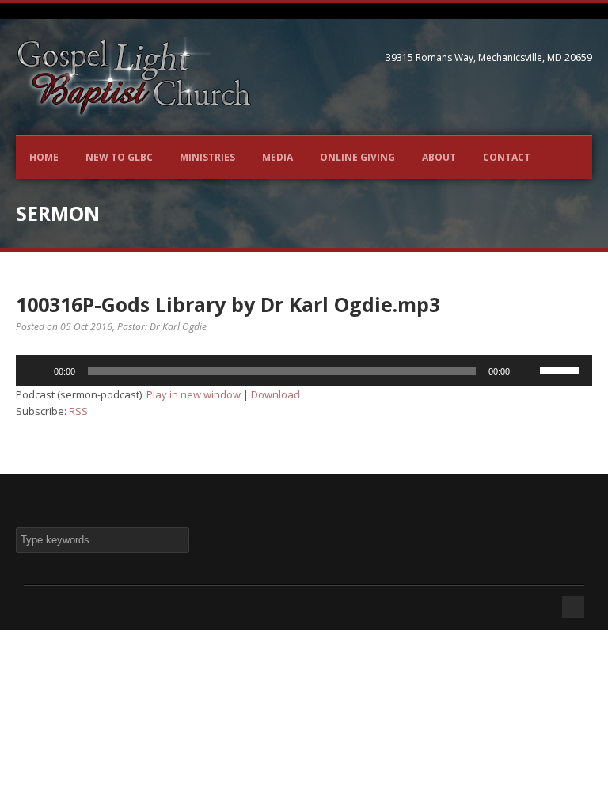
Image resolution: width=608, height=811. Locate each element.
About (439, 157)
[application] (304, 370)
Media (277, 157)
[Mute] (527, 371)
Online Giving (357, 157)
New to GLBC (119, 157)
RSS (78, 411)
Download (275, 394)
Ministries (207, 157)
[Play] (36, 371)
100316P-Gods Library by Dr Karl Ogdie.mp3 (228, 304)
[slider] (562, 369)
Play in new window (193, 394)
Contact (506, 157)
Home (44, 157)
